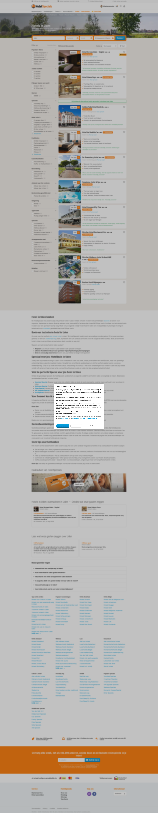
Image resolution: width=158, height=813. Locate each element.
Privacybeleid (65, 418)
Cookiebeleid (75, 418)
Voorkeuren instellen (95, 426)
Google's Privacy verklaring (89, 418)
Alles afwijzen (76, 426)
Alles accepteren (63, 426)
